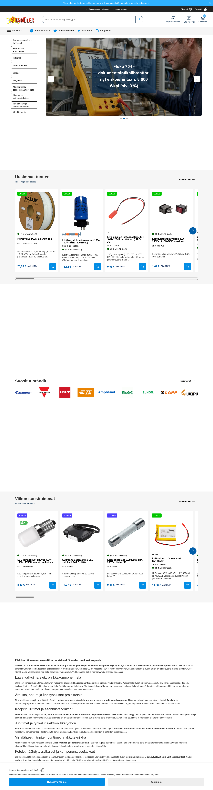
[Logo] (20, 19)
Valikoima (17, 30)
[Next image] (52, 212)
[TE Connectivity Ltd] (86, 392)
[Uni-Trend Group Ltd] (65, 392)
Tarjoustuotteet (42, 30)
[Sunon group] (148, 392)
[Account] (173, 18)
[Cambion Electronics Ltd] (23, 392)
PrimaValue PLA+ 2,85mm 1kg (34, 239)
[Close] (210, 3)
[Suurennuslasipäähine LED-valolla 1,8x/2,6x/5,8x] (81, 532)
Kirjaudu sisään (173, 22)
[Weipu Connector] (189, 392)
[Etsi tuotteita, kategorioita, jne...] (139, 19)
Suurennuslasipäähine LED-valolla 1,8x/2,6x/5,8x (78, 561)
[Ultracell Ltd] (127, 392)
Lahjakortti (105, 30)
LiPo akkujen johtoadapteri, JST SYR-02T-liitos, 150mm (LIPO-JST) (125, 239)
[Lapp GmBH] (169, 392)
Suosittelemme (66, 30)
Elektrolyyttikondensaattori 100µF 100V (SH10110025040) (81, 241)
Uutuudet (87, 30)
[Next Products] (192, 230)
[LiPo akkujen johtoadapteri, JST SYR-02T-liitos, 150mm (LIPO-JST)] (126, 211)
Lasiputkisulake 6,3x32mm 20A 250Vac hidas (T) (125, 561)
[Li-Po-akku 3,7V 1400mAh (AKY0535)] (171, 532)
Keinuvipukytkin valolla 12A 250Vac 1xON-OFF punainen (168, 240)
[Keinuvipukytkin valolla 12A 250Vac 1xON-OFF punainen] (171, 211)
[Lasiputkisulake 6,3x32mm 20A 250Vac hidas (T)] (126, 532)
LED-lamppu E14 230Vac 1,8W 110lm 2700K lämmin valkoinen (35, 561)
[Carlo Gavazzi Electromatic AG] (44, 392)
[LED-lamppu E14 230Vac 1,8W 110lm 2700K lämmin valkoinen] (36, 532)
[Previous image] (21, 212)
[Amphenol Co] (106, 392)
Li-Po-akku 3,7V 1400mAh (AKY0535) (166, 559)
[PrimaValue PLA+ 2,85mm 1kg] (36, 211)
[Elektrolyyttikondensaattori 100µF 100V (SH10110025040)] (81, 211)
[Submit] (52, 266)
